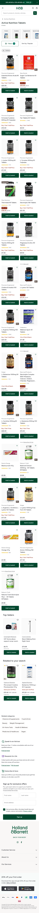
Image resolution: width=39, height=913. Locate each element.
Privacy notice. (27, 811)
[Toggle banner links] (37, 2)
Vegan (23, 731)
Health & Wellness (21, 727)
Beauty (4, 723)
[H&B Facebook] (21, 842)
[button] (28, 43)
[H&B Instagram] (17, 842)
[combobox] (17, 13)
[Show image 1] (8, 69)
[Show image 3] (28, 69)
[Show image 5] (31, 69)
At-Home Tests (7, 727)
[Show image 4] (12, 69)
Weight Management (17, 723)
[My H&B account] (33, 8)
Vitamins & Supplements (10, 719)
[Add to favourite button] (17, 55)
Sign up (19, 817)
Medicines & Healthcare (10, 731)
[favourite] (18, 620)
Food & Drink (26, 719)
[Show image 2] (9, 69)
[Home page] (19, 8)
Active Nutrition (9, 19)
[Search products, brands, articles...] (35, 13)
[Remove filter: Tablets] (3, 50)
